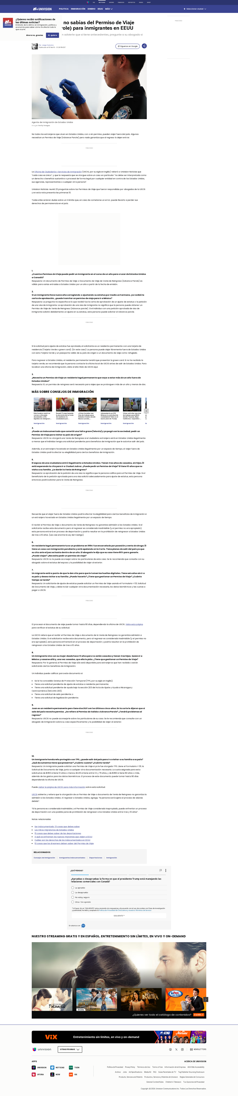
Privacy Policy (130, 1067)
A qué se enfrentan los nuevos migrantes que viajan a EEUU (63, 836)
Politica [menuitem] (64, 8)
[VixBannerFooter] (119, 1037)
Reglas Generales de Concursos (192, 1077)
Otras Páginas (67, 1049)
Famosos (121, 2)
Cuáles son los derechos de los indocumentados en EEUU (62, 840)
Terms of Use (157, 1067)
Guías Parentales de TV (167, 1072)
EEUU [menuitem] (100, 8)
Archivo (118, 1072)
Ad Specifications (135, 1072)
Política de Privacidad (115, 1067)
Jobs (125, 1072)
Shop (149, 2)
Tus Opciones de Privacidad (193, 1082)
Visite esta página (134, 624)
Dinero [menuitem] (91, 8)
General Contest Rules (155, 1082)
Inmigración (39, 423)
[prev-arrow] (30, 999)
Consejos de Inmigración (44, 858)
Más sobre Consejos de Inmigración (63, 392)
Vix (94, 2)
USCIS (34, 794)
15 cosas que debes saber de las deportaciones (58, 833)
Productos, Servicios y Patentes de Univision (161, 1077)
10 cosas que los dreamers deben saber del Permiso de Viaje (64, 843)
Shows (111, 2)
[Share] (144, 45)
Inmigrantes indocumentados (72, 858)
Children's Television (173, 1082)
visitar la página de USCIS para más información (61, 787)
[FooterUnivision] (42, 1049)
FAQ (154, 1072)
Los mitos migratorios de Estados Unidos (54, 830)
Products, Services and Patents (130, 1077)
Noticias (102, 2)
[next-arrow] (146, 411)
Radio (141, 2)
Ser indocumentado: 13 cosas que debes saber (57, 826)
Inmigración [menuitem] (78, 8)
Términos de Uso (143, 1067)
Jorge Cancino (48, 45)
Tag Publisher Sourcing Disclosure (191, 1072)
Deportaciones (95, 858)
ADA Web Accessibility (196, 1067)
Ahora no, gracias (34, 35)
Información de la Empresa (175, 1067)
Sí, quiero (52, 35)
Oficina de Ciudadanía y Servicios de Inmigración (58, 171)
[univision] (42, 9)
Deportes (131, 2)
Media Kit (147, 1072)
